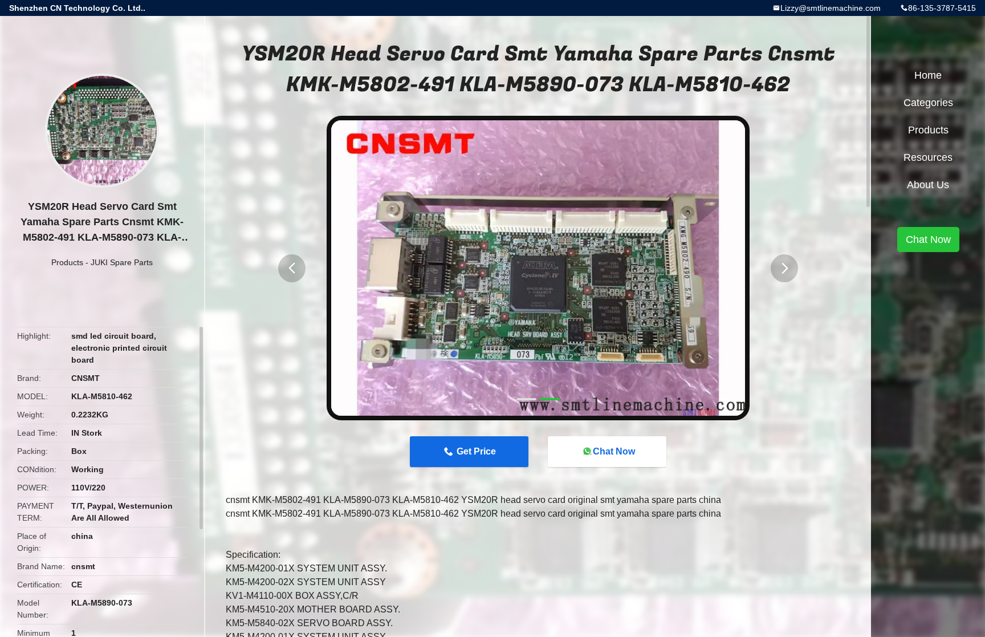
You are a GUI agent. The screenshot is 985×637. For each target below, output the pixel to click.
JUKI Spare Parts (122, 262)
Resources (928, 157)
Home (928, 75)
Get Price (476, 451)
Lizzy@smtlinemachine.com (830, 8)
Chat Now (614, 451)
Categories (928, 102)
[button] (292, 268)
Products (67, 262)
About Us (928, 184)
